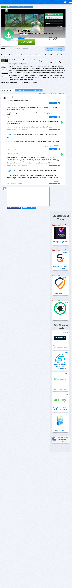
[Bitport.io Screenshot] (4, 61)
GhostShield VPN (60, 293)
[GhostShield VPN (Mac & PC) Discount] (60, 283)
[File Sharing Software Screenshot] (4, 66)
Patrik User (10, 122)
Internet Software (17, 6)
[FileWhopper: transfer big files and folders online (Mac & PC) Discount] (60, 337)
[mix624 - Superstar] (5, 98)
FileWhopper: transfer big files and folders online (60, 347)
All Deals (9, 6)
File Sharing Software (28, 6)
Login (25, 208)
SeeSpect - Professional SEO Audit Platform (60, 267)
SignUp (33, 208)
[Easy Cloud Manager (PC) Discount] (60, 378)
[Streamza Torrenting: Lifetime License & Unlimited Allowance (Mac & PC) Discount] (60, 358)
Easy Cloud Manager (60, 389)
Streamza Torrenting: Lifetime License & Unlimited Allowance (60, 366)
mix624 (9, 97)
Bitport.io (3, 6)
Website (60, 48)
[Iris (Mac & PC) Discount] (60, 308)
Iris (60, 318)
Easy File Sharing (60, 430)
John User (10, 107)
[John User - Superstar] (5, 109)
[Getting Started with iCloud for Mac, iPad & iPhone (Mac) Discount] (60, 399)
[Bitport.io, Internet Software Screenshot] (4, 75)
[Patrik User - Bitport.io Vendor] (62, 123)
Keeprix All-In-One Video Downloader (60, 242)
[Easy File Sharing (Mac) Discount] (60, 420)
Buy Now (26, 41)
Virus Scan (49, 50)
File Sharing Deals (61, 326)
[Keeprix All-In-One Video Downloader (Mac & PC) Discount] (60, 232)
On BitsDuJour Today (60, 217)
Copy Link (20, 103)
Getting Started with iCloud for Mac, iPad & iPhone (60, 408)
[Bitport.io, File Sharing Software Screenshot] (4, 71)
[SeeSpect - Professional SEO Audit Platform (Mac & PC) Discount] (60, 257)
